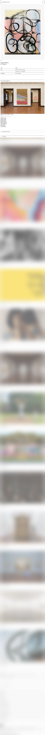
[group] (22, 32)
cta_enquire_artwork (5, 131)
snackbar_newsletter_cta (39, 733)
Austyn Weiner (5, 63)
